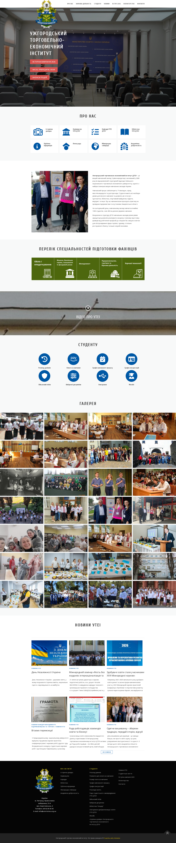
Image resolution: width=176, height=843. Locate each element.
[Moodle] (131, 376)
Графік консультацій (131, 368)
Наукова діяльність (83, 4)
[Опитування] (102, 376)
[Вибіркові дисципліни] (73, 376)
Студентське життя (125, 774)
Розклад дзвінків (44, 368)
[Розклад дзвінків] (44, 359)
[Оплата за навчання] (73, 359)
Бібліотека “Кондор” (96, 806)
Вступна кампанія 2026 (43, 62)
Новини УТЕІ (36, 668)
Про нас (70, 4)
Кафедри (63, 779)
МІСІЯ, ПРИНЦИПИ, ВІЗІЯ (43, 69)
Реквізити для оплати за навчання (101, 776)
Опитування (102, 385)
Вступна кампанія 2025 (126, 777)
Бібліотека (64, 783)
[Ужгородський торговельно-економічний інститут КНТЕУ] (66, 426)
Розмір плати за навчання (99, 779)
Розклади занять (95, 790)
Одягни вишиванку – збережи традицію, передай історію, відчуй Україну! (125, 732)
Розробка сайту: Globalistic (112, 838)
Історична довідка (66, 772)
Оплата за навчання (73, 368)
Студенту (97, 4)
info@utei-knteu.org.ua (47, 811)
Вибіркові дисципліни (73, 385)
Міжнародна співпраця (68, 790)
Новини (106, 4)
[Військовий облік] (44, 376)
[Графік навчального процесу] (102, 359)
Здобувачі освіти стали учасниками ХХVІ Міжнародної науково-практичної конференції (125, 675)
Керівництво (64, 776)
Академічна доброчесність (69, 793)
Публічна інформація (67, 786)
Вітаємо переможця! (42, 730)
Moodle (131, 385)
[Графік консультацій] (131, 359)
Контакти (141, 4)
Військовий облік (44, 385)
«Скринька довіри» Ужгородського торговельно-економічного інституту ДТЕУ (101, 821)
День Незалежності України (45, 672)
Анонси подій (39, 77)
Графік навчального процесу (102, 368)
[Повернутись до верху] (167, 833)
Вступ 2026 (116, 4)
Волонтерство (129, 4)
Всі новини (107, 752)
